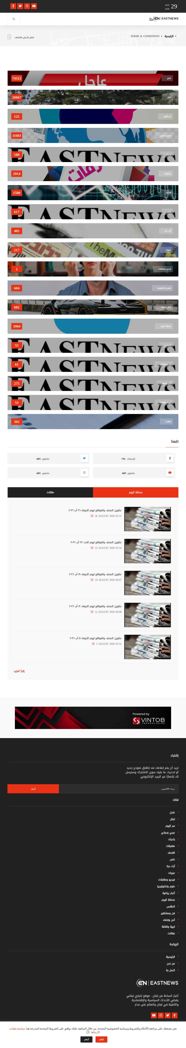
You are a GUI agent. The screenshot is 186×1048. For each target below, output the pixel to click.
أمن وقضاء (169, 920)
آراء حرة (171, 866)
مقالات (50, 492)
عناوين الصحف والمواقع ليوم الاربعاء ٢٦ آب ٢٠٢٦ (95, 510)
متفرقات (170, 846)
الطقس (171, 906)
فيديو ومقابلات (166, 879)
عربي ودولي (168, 832)
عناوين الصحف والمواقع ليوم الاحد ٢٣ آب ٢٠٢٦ (96, 542)
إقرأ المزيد (19, 671)
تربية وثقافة (168, 926)
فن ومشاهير (168, 913)
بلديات (171, 839)
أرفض (86, 1040)
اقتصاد (171, 852)
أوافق (101, 1040)
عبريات (171, 873)
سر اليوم (170, 825)
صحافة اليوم (135, 492)
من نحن (171, 963)
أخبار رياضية (168, 893)
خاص (172, 859)
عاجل (172, 812)
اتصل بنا (170, 970)
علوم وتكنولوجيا (166, 886)
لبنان (172, 819)
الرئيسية (169, 36)
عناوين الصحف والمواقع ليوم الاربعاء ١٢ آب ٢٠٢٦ (95, 606)
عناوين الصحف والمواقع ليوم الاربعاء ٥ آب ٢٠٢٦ (96, 638)
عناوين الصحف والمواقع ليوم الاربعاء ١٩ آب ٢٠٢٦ (95, 574)
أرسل (33, 789)
